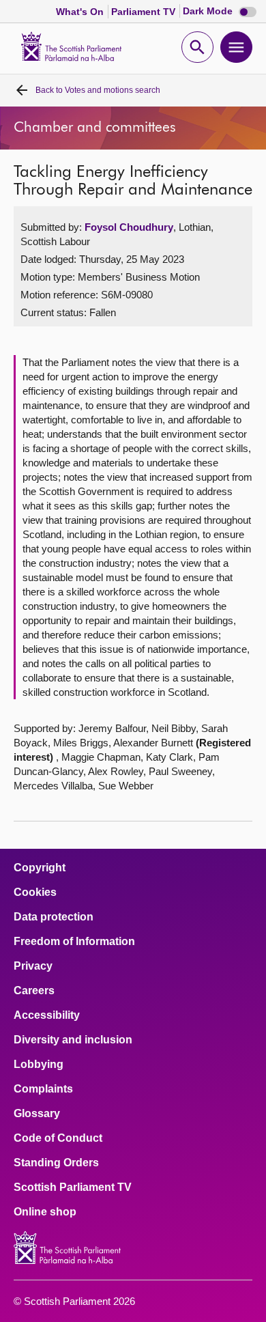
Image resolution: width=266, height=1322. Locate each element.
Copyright (39, 867)
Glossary (37, 1113)
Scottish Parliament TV (73, 1187)
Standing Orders (56, 1162)
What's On (81, 11)
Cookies (35, 892)
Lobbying (38, 1064)
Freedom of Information (74, 941)
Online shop (45, 1212)
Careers (34, 990)
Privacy (33, 966)
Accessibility (47, 1015)
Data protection (53, 917)
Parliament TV (144, 11)
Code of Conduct (58, 1138)
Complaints (43, 1089)
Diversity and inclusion (73, 1040)
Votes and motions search (97, 90)
